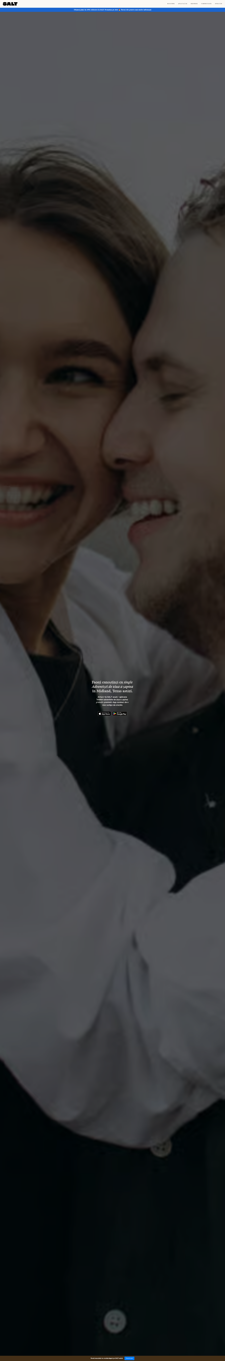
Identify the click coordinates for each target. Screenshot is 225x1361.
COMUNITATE (206, 3)
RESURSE (194, 3)
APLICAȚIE (182, 3)
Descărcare (129, 1358)
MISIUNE (171, 3)
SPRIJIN (218, 3)
